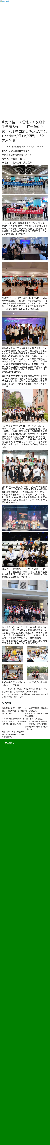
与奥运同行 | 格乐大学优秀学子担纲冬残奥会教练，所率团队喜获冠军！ (13, 734)
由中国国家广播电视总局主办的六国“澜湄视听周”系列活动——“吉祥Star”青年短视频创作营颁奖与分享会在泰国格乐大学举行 (36, 724)
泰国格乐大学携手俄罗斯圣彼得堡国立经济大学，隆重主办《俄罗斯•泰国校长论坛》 (13, 721)
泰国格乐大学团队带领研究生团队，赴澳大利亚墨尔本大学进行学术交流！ (13, 710)
